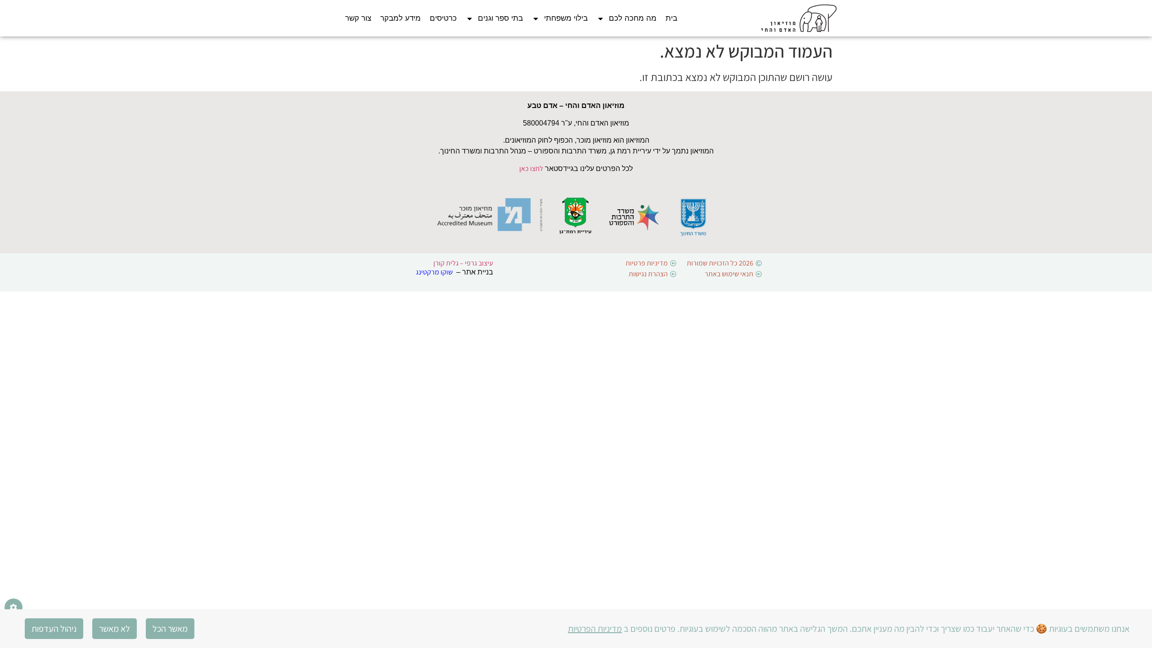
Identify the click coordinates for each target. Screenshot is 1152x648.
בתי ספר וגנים (500, 18)
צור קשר (358, 18)
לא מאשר (114, 628)
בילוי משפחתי (566, 18)
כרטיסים (443, 18)
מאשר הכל (170, 628)
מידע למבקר (400, 18)
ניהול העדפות (54, 628)
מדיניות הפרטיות (595, 628)
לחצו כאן (531, 168)
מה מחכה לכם (633, 18)
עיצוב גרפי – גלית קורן (463, 263)
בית (671, 18)
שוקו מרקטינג (434, 272)
